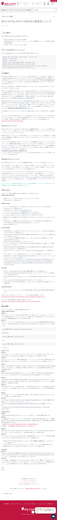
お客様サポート (4, 10)
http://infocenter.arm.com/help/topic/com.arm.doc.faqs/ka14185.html (20, 424)
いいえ (32, 481)
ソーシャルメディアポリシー (30, 503)
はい (25, 481)
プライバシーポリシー (16, 503)
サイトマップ (42, 503)
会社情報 (44, 3)
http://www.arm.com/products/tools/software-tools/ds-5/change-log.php (20, 301)
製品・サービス (19, 3)
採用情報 (48, 3)
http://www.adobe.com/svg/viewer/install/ (12, 121)
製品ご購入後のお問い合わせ (33, 488)
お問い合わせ (53, 3)
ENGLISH (54, 1)
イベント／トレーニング (26, 3)
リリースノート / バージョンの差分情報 (22, 10)
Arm (11, 10)
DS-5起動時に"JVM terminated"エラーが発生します (21, 426)
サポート (33, 3)
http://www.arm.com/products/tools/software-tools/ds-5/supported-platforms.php (23, 297)
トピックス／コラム (39, 3)
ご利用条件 (6, 503)
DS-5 (2, 470)
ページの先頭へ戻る (6, 493)
